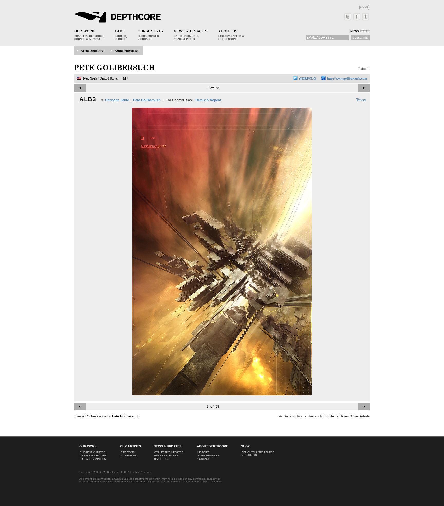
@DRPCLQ (307, 78)
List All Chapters (93, 458)
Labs (120, 31)
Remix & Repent (208, 100)
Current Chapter (92, 452)
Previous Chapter (93, 455)
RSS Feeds (161, 458)
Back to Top (292, 416)
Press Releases (166, 455)
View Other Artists (355, 416)
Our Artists (150, 31)
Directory (128, 452)
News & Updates (191, 31)
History (203, 452)
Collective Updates (168, 452)
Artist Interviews (127, 51)
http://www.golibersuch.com (347, 78)
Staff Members (208, 455)
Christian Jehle (117, 100)
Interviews (129, 455)
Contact (203, 458)
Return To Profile (321, 416)
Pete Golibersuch (114, 67)
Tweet (361, 99)
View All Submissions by (107, 416)
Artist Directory (92, 51)
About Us (228, 31)
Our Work (84, 31)
